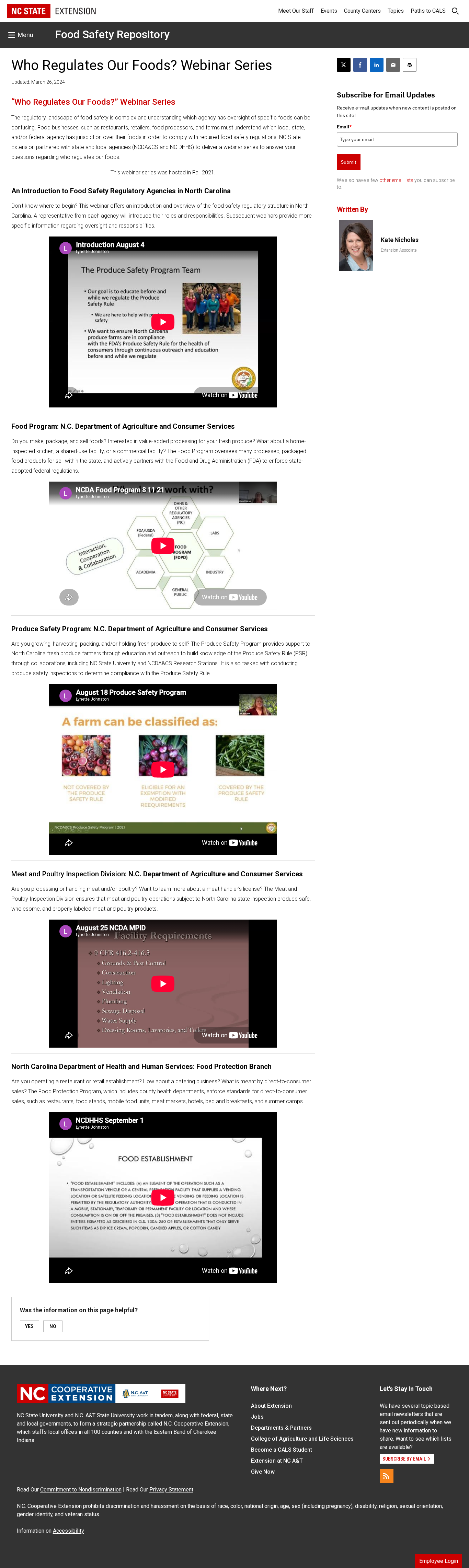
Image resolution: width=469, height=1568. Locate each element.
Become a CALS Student (281, 1449)
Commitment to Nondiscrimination (81, 1489)
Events (329, 11)
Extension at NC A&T (277, 1460)
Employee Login (438, 1561)
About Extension (271, 1406)
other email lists (396, 180)
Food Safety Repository (112, 34)
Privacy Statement (171, 1489)
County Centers (362, 11)
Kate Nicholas (399, 239)
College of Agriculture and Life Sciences (302, 1439)
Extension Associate (398, 250)
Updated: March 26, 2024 (38, 82)
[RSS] (386, 1476)
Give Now (263, 1471)
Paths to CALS (428, 11)
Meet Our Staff (296, 11)
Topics (396, 11)
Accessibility (68, 1530)
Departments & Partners (281, 1428)
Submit (348, 162)
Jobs (257, 1417)
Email (344, 127)
